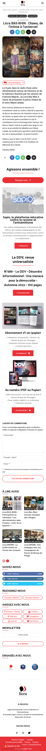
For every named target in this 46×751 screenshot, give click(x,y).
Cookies (30, 740)
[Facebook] (12, 32)
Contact (35, 742)
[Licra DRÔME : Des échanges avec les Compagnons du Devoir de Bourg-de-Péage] (34, 536)
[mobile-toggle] (4, 3)
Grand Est (32, 16)
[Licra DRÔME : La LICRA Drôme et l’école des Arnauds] (12, 536)
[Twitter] (17, 32)
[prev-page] (3, 560)
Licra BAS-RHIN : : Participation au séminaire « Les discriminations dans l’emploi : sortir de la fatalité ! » (11, 519)
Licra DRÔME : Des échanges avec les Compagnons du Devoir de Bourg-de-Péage (33, 550)
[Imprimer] (33, 32)
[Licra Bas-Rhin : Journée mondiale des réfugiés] (34, 503)
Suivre (39, 579)
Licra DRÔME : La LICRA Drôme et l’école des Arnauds (11, 548)
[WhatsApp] (23, 32)
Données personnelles (14, 742)
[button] (42, 3)
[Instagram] (23, 733)
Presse (27, 742)
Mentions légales (18, 740)
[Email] (28, 32)
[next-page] (7, 560)
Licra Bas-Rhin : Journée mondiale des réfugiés (32, 515)
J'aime (40, 574)
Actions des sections (10, 10)
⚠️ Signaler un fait (12, 746)
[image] (23, 200)
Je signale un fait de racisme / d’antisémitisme (23, 745)
